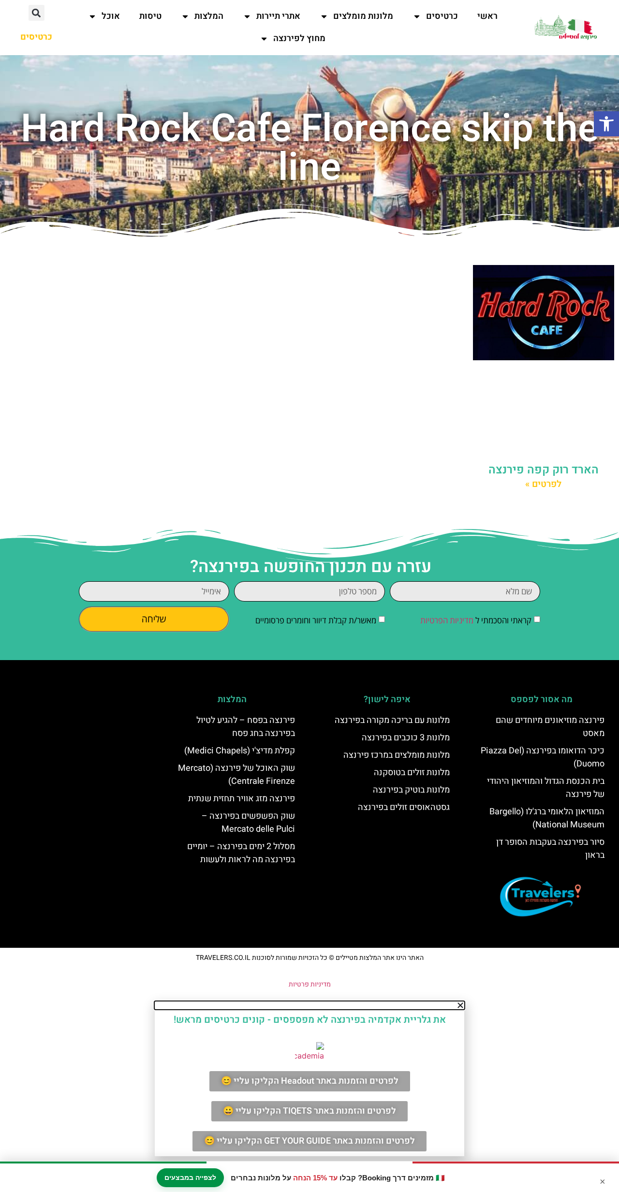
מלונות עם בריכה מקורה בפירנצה (392, 720)
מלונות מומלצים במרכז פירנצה (396, 755)
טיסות (150, 16)
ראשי (487, 16)
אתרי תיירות (278, 16)
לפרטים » (543, 484)
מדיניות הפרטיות (446, 620)
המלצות (208, 16)
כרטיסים (442, 16)
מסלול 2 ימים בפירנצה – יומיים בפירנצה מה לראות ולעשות (241, 853)
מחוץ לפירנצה (299, 38)
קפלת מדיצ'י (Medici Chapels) (239, 750)
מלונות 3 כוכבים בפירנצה (406, 737)
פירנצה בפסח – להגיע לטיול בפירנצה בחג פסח (245, 727)
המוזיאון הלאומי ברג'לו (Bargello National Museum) (546, 818)
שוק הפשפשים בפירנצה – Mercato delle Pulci (248, 822)
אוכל (111, 16)
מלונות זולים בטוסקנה (412, 772)
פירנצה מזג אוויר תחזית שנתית (241, 798)
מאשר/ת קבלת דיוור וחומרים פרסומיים (315, 620)
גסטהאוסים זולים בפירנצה (404, 807)
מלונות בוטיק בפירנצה (411, 789)
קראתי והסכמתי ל (475, 620)
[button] (606, 123)
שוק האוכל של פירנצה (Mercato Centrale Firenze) (236, 775)
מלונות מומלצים (363, 16)
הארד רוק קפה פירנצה (543, 469)
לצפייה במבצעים (190, 1177)
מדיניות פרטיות (310, 984)
